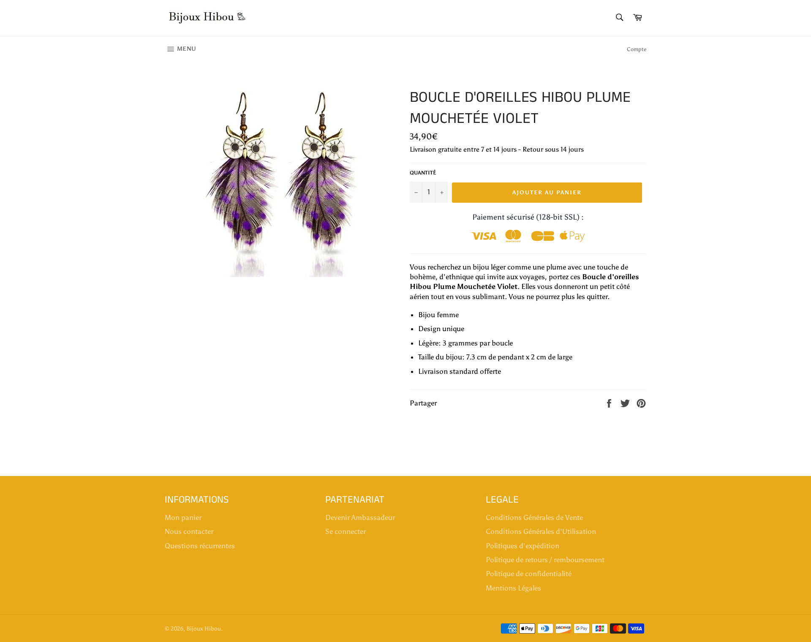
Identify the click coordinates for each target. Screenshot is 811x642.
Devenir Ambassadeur (360, 517)
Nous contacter (189, 531)
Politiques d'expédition (522, 545)
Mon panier (183, 517)
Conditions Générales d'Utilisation (541, 531)
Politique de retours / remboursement (545, 559)
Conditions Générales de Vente (534, 517)
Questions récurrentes (200, 545)
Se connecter (345, 531)
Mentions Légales (513, 588)
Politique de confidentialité (529, 573)
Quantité (423, 173)
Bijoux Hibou (203, 628)
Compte (636, 49)
